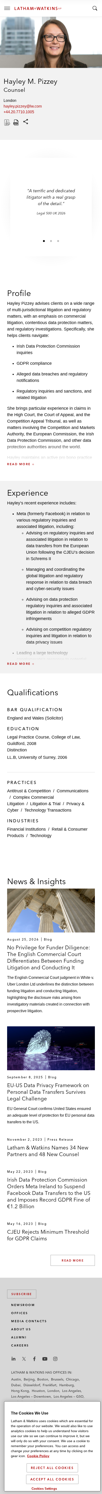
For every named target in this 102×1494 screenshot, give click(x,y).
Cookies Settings (44, 1488)
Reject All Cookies (52, 1468)
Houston (38, 1391)
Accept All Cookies (52, 1479)
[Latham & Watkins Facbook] (34, 1358)
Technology (40, 835)
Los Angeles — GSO (68, 1396)
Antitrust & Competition (29, 791)
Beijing (29, 1379)
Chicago (72, 1379)
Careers (20, 1345)
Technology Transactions (47, 810)
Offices (19, 1313)
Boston (42, 1379)
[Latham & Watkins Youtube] (44, 1358)
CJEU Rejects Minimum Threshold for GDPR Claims (48, 1235)
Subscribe (21, 1294)
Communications (72, 791)
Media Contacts (29, 1321)
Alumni (19, 1337)
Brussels (57, 1379)
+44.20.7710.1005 (19, 112)
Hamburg (66, 1385)
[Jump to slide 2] (51, 240)
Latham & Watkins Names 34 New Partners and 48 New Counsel (47, 1151)
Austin (16, 1379)
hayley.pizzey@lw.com (23, 106)
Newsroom (23, 1305)
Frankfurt (49, 1385)
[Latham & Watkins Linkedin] (13, 1358)
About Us (21, 1329)
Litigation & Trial (45, 803)
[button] (51, 454)
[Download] (6, 122)
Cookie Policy (38, 1456)
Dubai (16, 1385)
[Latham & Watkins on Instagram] (55, 1358)
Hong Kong (20, 1391)
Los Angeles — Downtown (31, 1396)
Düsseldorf (31, 1385)
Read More (73, 1260)
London (53, 1391)
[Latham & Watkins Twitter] (24, 1358)
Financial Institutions (26, 829)
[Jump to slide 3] (58, 240)
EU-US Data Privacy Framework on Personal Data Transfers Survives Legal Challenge (48, 1092)
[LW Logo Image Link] (38, 8)
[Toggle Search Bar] (95, 8)
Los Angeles (71, 1391)
